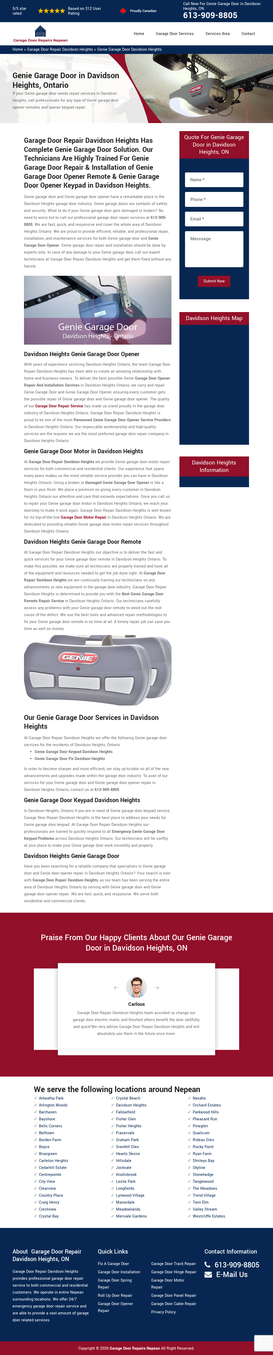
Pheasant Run (205, 1119)
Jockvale (123, 1168)
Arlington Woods (53, 1105)
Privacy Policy (163, 1312)
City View (47, 1181)
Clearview (47, 1188)
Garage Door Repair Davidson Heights (60, 49)
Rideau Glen (203, 1140)
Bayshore (47, 1119)
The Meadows (205, 1188)
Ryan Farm (202, 1154)
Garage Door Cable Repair (173, 1304)
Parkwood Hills (206, 1112)
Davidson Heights (131, 1105)
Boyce (44, 1147)
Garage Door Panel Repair (173, 1295)
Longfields (125, 1188)
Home (139, 34)
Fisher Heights (129, 1126)
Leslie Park (125, 1181)
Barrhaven (48, 1112)
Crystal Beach (128, 1098)
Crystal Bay (49, 1216)
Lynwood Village (130, 1195)
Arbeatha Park (51, 1098)
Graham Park (127, 1140)
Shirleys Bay (203, 1161)
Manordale (125, 1202)
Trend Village (204, 1195)
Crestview (47, 1209)
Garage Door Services (175, 34)
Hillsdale (123, 1161)
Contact (248, 34)
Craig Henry (49, 1202)
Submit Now (214, 281)
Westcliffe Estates (209, 1216)
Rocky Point (203, 1147)
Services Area (218, 34)
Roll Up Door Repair (115, 1295)
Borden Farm (50, 1140)
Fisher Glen (126, 1119)
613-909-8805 (210, 15)
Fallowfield (125, 1112)
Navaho (199, 1098)
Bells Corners (50, 1126)
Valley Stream (205, 1209)
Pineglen (200, 1126)
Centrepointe (50, 1174)
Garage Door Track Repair (173, 1264)
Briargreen (48, 1154)
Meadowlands (128, 1209)
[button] (120, 987)
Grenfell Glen (127, 1147)
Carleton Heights (53, 1161)
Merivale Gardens (131, 1216)
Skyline (199, 1168)
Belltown (46, 1133)
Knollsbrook (126, 1174)
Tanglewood (203, 1181)
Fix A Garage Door (113, 1264)
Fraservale (125, 1133)
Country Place (51, 1195)
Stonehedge (203, 1174)
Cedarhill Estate (53, 1168)
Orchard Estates (207, 1105)
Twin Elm (201, 1202)
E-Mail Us (232, 1275)
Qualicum (201, 1133)
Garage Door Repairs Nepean (135, 1348)
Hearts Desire (128, 1154)
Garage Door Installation (119, 1272)
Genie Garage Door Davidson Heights (129, 49)
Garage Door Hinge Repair (173, 1272)
